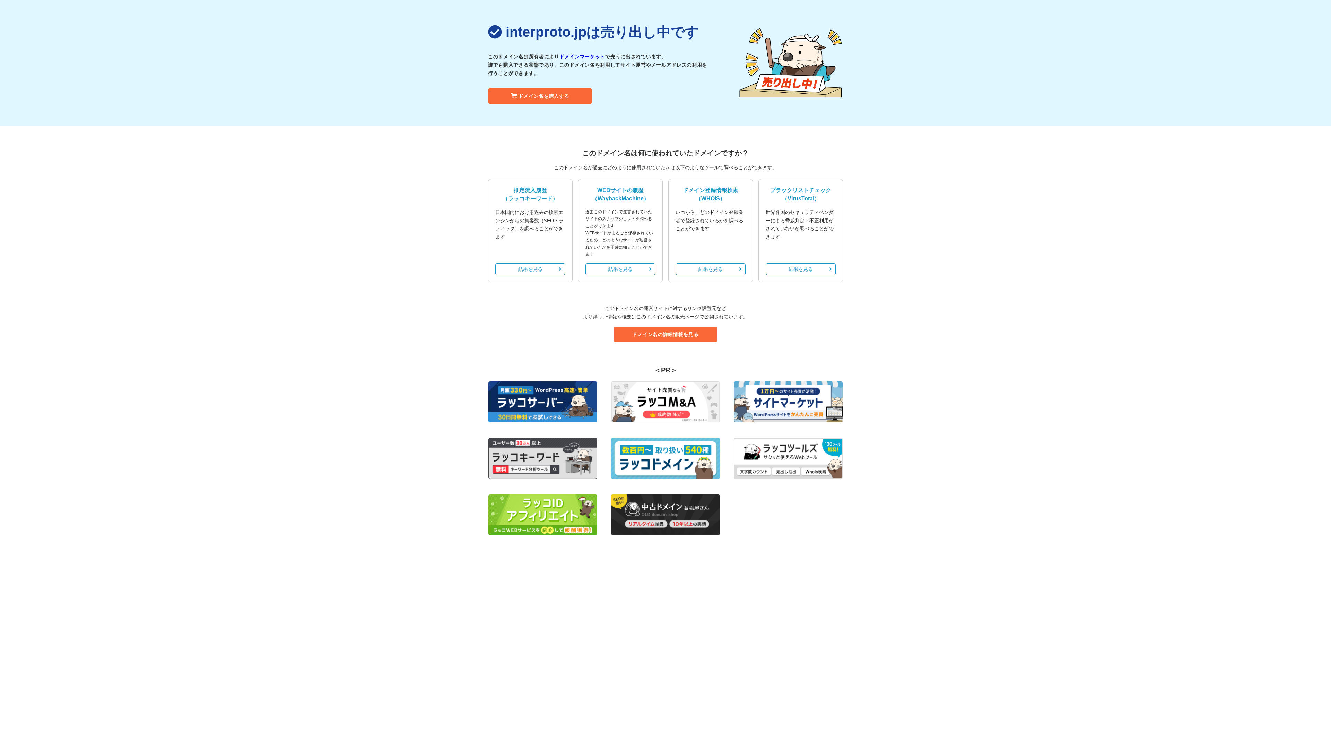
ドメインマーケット (582, 56)
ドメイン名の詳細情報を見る (665, 334)
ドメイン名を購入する (544, 96)
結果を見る (530, 269)
